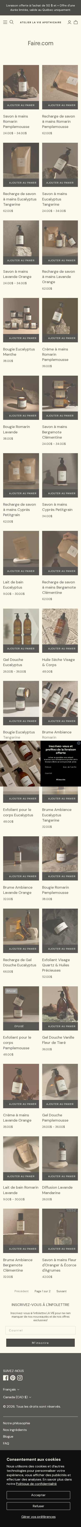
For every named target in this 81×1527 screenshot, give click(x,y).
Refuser (38, 1506)
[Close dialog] (78, 743)
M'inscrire (60, 779)
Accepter (38, 1495)
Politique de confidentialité (36, 1484)
